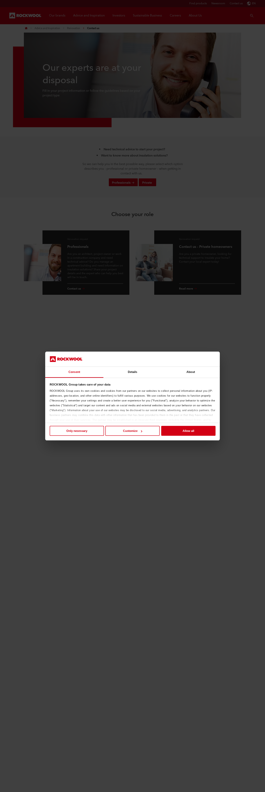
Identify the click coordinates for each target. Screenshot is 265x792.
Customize (130, 430)
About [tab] (190, 372)
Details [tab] (132, 372)
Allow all (188, 430)
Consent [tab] (74, 372)
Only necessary (76, 430)
